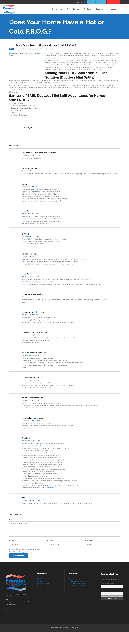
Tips (41, 49)
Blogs (32, 49)
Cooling (39, 581)
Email (103, 590)
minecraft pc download (32, 418)
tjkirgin (22, 49)
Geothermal (41, 586)
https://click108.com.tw (48, 487)
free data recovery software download (39, 153)
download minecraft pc (32, 377)
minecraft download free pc (34, 312)
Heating (37, 49)
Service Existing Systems (77, 581)
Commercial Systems (76, 579)
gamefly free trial (29, 168)
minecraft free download (33, 294)
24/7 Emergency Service (77, 583)
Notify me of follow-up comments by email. (26, 549)
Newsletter (110, 574)
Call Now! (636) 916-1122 (96, 2)
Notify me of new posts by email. (22, 552)
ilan (23, 498)
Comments (50, 49)
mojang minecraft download (35, 332)
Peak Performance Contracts (78, 586)
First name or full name (108, 583)
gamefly (25, 184)
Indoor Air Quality (43, 583)
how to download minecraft (34, 352)
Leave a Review (113, 2)
